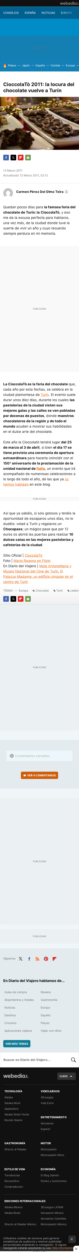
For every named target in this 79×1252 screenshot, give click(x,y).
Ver (41, 775)
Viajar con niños (51, 1030)
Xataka (8, 1097)
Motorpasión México (54, 1224)
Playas (45, 1023)
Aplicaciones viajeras (18, 1030)
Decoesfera (11, 1181)
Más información (62, 1248)
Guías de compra (15, 992)
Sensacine (47, 1123)
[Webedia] (69, 3)
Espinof (45, 1129)
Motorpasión (49, 1149)
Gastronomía (49, 999)
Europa (66, 12)
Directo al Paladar (15, 1149)
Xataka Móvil (12, 1103)
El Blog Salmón (50, 1175)
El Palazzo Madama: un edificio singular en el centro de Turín (38, 576)
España (30, 12)
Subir (64, 1076)
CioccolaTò (33, 555)
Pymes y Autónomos (54, 1181)
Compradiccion (13, 1186)
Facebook (6, 157)
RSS (37, 958)
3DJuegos (47, 1097)
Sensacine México (52, 1212)
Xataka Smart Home (16, 1114)
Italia (40, 469)
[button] (42, 191)
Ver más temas (16, 1043)
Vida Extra (47, 1103)
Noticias (48, 12)
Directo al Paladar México (20, 1224)
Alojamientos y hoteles (19, 999)
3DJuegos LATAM (52, 1207)
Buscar (73, 1059)
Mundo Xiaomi (13, 1120)
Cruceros (10, 1023)
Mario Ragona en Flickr (32, 561)
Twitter (13, 157)
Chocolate (42, 590)
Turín (45, 395)
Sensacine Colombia (53, 1218)
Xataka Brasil (12, 1212)
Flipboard (20, 157)
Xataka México (13, 1207)
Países (12, 65)
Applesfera (11, 1108)
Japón (26, 65)
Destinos (10, 1015)
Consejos (11, 12)
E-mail (28, 157)
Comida (55, 65)
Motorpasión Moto (52, 1155)
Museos (46, 992)
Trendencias (12, 1175)
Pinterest (46, 958)
